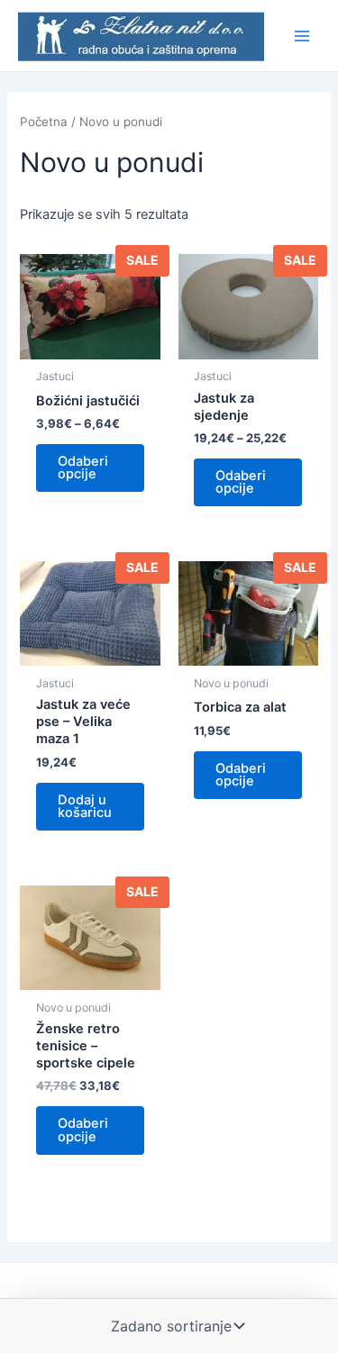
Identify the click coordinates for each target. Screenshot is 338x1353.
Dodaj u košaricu (85, 807)
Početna (44, 121)
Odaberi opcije (83, 468)
